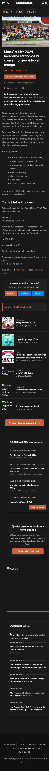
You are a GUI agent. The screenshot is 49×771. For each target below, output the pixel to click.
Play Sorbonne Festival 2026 (23, 455)
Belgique (30, 82)
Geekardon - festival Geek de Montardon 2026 (27, 470)
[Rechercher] (8, 3)
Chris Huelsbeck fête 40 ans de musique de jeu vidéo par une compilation (28, 666)
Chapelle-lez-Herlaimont (16, 82)
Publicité (13, 748)
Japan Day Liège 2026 (27, 339)
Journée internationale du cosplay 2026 (25, 487)
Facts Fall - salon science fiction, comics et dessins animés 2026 (31, 356)
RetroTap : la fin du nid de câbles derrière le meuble (27, 648)
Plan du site (24, 752)
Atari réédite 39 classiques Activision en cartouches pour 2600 (27, 694)
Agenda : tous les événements (24, 423)
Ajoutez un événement (30, 748)
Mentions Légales (37, 744)
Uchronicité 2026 (24, 372)
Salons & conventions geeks (20, 77)
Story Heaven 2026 (25, 322)
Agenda (22, 762)
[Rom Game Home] (24, 3)
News (28, 762)
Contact (22, 744)
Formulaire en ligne (27, 551)
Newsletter (9, 744)
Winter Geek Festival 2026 (29, 389)
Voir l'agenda (37, 507)
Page (40, 269)
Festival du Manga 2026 (21, 501)
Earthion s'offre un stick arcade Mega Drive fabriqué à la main (27, 680)
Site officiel (21, 269)
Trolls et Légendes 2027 (27, 406)
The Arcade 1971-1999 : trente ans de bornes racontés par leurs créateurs (27, 708)
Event (4, 273)
